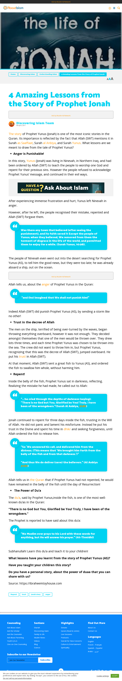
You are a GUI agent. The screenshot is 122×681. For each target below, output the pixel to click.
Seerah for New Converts (71, 641)
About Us (92, 627)
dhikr (67, 429)
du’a (17, 498)
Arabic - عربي (93, 651)
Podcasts (65, 637)
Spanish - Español (95, 648)
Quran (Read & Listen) (70, 631)
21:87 (82, 406)
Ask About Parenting (15, 637)
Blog (36, 644)
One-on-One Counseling (17, 644)
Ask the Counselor (14, 634)
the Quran (37, 480)
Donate (64, 627)
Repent (14, 594)
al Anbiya (49, 143)
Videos (37, 641)
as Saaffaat (25, 143)
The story (15, 134)
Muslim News (39, 637)
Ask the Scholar (13, 631)
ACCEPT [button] (115, 676)
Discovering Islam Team (35, 123)
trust (22, 356)
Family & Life (39, 634)
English (91, 641)
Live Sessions (66, 634)
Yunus (76, 143)
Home (13, 74)
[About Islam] (13, 8)
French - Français (95, 645)
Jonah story (36, 594)
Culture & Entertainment (71, 644)
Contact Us (92, 631)
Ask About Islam (13, 627)
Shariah (37, 627)
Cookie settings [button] (103, 676)
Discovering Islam (27, 74)
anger (46, 284)
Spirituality (65, 647)
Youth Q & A (12, 641)
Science (37, 647)
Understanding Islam (48, 74)
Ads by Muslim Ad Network (61, 2)
